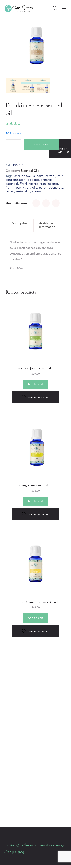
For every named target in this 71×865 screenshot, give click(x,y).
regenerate (55, 187)
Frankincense (29, 184)
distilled (33, 180)
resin (19, 191)
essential (12, 184)
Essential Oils (29, 170)
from (9, 187)
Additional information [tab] (47, 225)
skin (27, 191)
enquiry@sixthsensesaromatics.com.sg (34, 844)
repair (10, 191)
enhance (46, 180)
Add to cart (41, 145)
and (17, 176)
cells (60, 176)
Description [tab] (20, 223)
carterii (50, 176)
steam (36, 191)
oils (34, 187)
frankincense (49, 184)
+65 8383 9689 (14, 851)
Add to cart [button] (35, 384)
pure (42, 187)
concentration (16, 180)
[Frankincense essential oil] (36, 203)
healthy (19, 187)
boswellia (28, 176)
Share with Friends (17, 203)
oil (28, 187)
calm (40, 176)
